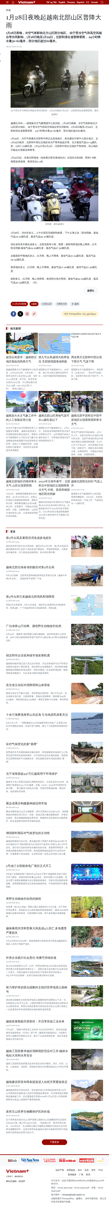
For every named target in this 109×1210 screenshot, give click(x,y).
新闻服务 (72, 1174)
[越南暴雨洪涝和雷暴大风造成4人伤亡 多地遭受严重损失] (87, 936)
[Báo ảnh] (52, 1160)
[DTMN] (33, 1160)
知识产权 (60, 1170)
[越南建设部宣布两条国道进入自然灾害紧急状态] (87, 1090)
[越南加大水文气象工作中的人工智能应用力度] (22, 401)
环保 (8, 10)
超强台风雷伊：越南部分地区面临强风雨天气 (21, 359)
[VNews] (100, 1160)
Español (80, 2)
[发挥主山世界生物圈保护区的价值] (87, 1120)
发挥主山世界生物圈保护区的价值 (28, 1111)
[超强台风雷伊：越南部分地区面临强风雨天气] (22, 343)
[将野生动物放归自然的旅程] (87, 907)
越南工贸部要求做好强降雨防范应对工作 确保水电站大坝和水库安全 (37, 1053)
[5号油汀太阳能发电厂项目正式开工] (87, 874)
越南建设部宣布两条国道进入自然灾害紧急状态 (36, 1082)
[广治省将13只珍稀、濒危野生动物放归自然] (87, 634)
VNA (100, 1170)
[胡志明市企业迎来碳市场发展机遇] (87, 663)
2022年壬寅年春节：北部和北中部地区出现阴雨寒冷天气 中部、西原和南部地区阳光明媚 (54, 488)
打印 (27, 314)
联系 (88, 1174)
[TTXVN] (88, 1160)
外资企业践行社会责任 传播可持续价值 (31, 957)
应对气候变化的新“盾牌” (22, 744)
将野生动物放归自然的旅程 (23, 898)
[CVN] (15, 1160)
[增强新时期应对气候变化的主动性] (87, 841)
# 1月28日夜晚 (19, 304)
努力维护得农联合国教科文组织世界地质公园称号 (36, 989)
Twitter (20, 314)
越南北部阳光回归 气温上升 (86, 483)
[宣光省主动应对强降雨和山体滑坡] (87, 693)
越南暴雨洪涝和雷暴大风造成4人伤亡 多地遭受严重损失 (36, 930)
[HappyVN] (70, 1160)
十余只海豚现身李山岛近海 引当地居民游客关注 (37, 714)
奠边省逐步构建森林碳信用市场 (26, 803)
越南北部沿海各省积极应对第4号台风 (30, 567)
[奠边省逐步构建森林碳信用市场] (87, 811)
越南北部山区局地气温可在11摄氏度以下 (54, 417)
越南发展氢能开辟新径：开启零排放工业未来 (35, 1021)
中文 (87, 2)
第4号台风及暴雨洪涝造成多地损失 (28, 538)
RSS (80, 1170)
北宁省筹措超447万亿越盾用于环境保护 (31, 773)
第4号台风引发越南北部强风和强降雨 (30, 596)
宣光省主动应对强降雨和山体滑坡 (28, 685)
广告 (81, 1174)
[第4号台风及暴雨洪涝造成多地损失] (87, 546)
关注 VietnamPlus (72, 314)
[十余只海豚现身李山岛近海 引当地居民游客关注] (87, 723)
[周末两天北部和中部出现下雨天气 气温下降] (87, 343)
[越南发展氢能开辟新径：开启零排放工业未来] (87, 1029)
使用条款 (71, 1170)
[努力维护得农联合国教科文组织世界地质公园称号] (87, 995)
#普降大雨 (62, 304)
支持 (86, 1170)
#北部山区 (47, 304)
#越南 (34, 304)
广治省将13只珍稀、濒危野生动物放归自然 (33, 626)
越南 (76, 304)
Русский (94, 2)
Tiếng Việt (52, 2)
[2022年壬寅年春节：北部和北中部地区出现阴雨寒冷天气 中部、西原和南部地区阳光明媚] (54, 467)
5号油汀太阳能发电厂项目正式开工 (28, 866)
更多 (13, 531)
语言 (93, 1170)
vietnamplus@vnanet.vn (73, 1194)
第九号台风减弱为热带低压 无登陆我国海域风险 (54, 359)
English (62, 2)
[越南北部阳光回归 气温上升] (87, 467)
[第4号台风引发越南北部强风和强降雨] (87, 605)
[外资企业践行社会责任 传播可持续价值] (87, 966)
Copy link (34, 314)
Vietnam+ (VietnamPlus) (27, 2)
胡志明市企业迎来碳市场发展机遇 (28, 655)
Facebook (13, 314)
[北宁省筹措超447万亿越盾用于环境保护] (87, 782)
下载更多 (54, 1142)
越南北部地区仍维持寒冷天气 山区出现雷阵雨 (21, 483)
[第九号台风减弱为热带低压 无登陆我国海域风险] (54, 343)
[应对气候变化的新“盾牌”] (87, 752)
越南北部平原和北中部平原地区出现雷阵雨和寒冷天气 (86, 420)
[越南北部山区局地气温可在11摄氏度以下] (54, 401)
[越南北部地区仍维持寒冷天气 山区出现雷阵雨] (22, 467)
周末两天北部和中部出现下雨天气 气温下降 (86, 359)
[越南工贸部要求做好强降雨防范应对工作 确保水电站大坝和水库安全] (87, 1059)
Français (71, 2)
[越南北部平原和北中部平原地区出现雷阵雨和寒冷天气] (87, 401)
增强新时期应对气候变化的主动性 (28, 833)
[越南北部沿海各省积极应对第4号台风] (87, 575)
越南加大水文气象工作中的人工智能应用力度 (21, 417)
